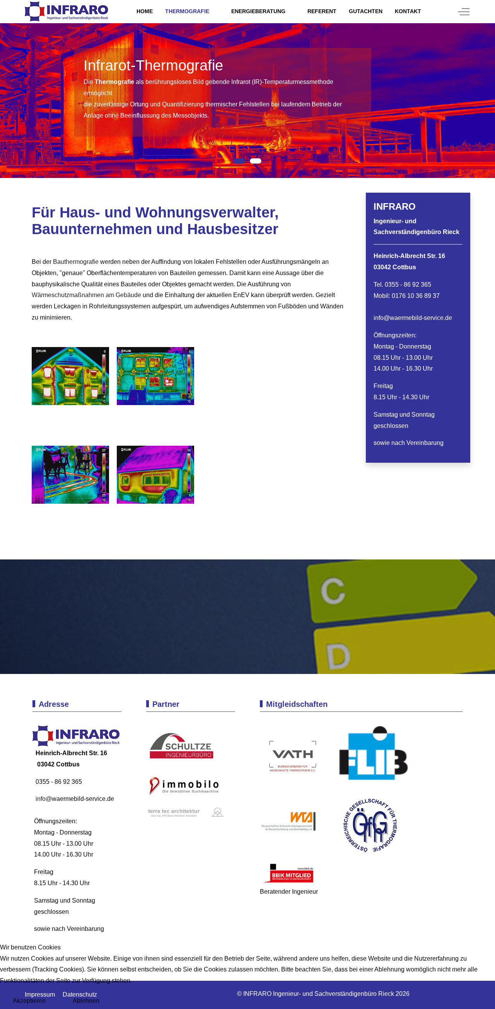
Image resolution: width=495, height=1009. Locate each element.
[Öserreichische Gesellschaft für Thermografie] (364, 824)
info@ (382, 318)
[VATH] (293, 756)
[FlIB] (370, 756)
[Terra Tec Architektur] (185, 812)
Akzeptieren (29, 1000)
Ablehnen (86, 1000)
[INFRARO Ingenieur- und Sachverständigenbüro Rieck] (67, 11)
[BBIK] (289, 873)
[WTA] (294, 824)
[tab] (239, 161)
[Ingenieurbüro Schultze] (185, 746)
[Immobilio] (185, 787)
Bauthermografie (76, 261)
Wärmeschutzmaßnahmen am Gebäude (86, 295)
